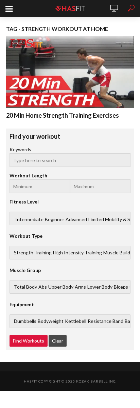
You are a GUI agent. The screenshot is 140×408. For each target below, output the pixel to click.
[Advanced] (76, 219)
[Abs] (43, 287)
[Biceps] (121, 287)
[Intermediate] (29, 219)
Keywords (20, 149)
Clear (57, 341)
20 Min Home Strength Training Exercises (62, 115)
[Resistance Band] (105, 321)
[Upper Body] (61, 287)
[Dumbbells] (25, 321)
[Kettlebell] (75, 321)
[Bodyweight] (50, 321)
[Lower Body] (100, 287)
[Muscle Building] (120, 253)
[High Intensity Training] (77, 253)
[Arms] (80, 287)
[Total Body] (25, 287)
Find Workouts (28, 341)
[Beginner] (54, 219)
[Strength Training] (32, 253)
